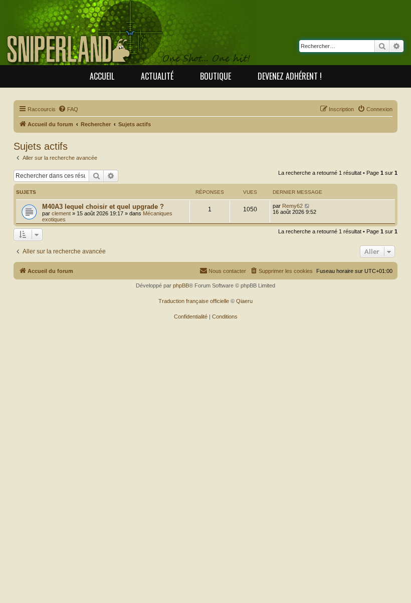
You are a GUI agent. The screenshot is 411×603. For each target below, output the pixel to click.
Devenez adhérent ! (290, 76)
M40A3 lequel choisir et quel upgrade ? (103, 206)
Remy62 (292, 206)
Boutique (215, 76)
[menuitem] (68, 109)
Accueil (102, 76)
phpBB (181, 285)
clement (61, 213)
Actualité (157, 76)
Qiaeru (244, 301)
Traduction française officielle (193, 301)
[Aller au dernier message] (307, 206)
